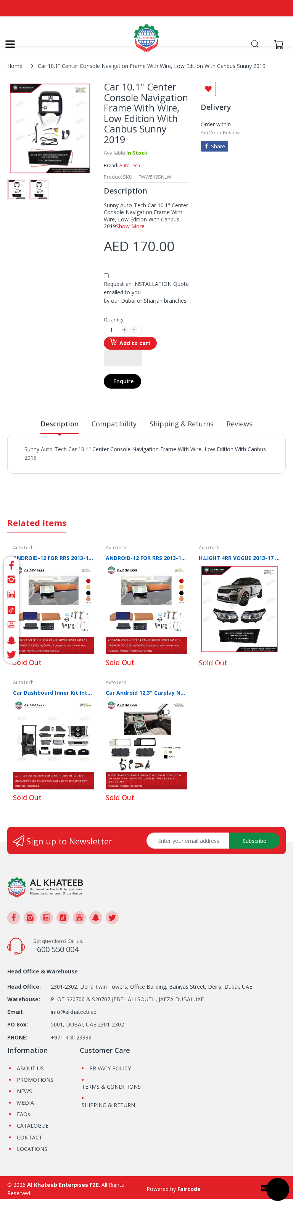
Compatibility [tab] (114, 423)
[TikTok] (11, 610)
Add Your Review (220, 132)
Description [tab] (59, 423)
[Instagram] (11, 579)
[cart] (281, 44)
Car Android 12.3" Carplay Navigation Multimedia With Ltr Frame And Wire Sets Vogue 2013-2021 (146, 692)
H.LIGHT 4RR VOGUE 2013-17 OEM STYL (239, 558)
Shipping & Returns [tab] (182, 423)
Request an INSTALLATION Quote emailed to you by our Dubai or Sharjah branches (146, 292)
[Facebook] (11, 564)
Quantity (114, 319)
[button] (123, 358)
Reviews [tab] (240, 423)
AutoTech (129, 165)
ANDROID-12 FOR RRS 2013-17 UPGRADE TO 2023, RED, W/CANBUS (146, 558)
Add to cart (135, 343)
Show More (130, 226)
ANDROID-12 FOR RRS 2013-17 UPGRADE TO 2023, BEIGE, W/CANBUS (53, 558)
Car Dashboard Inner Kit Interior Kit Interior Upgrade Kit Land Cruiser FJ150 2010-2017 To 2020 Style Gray (53, 692)
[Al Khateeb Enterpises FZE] (146, 42)
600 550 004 (58, 949)
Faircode (189, 1189)
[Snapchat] (11, 640)
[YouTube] (11, 625)
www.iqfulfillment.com (158, 466)
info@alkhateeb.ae (74, 1011)
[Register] (265, 44)
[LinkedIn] (11, 594)
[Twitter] (11, 656)
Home (15, 65)
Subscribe (254, 840)
